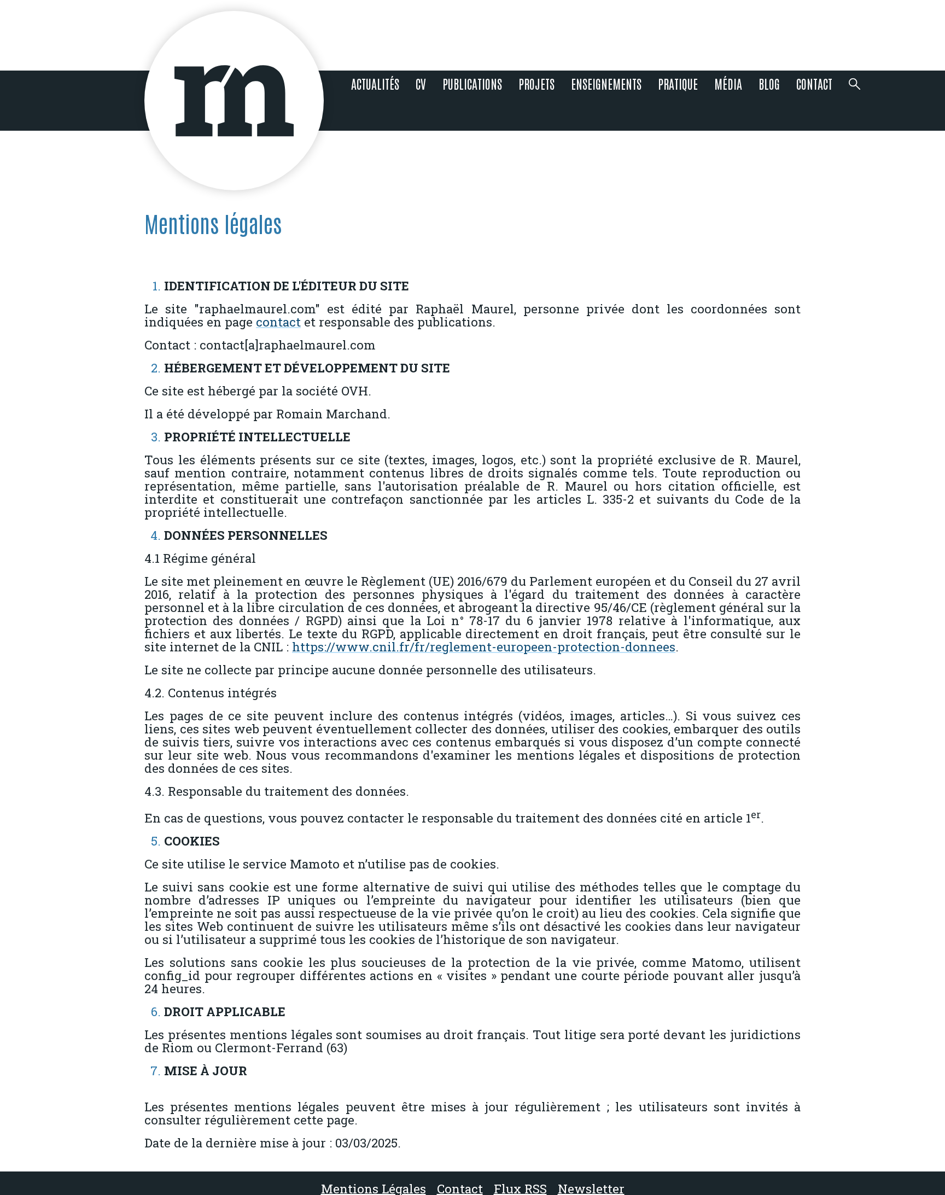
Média (728, 83)
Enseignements (606, 83)
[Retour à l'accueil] (234, 101)
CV (421, 83)
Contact (814, 83)
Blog (769, 83)
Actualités (375, 83)
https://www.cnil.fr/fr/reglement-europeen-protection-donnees (483, 647)
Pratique (678, 83)
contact (278, 322)
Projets (536, 83)
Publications (472, 83)
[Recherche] (854, 100)
